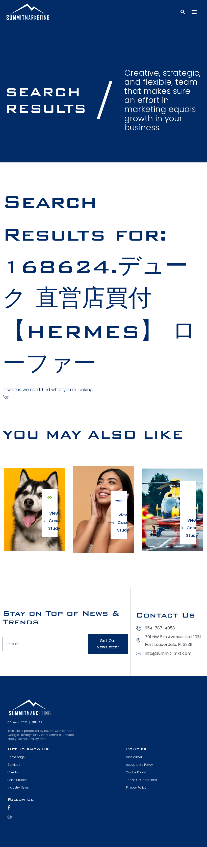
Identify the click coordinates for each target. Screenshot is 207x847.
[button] (182, 12)
